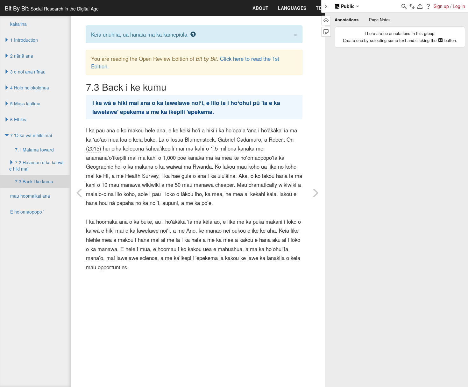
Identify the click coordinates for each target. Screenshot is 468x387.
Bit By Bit (52, 8)
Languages (292, 8)
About (260, 8)
